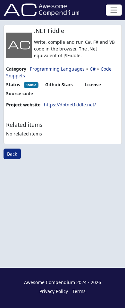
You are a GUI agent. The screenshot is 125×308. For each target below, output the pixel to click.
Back (12, 154)
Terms (79, 291)
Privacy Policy (53, 291)
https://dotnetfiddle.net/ (70, 105)
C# (93, 69)
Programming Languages (57, 69)
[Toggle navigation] (113, 10)
